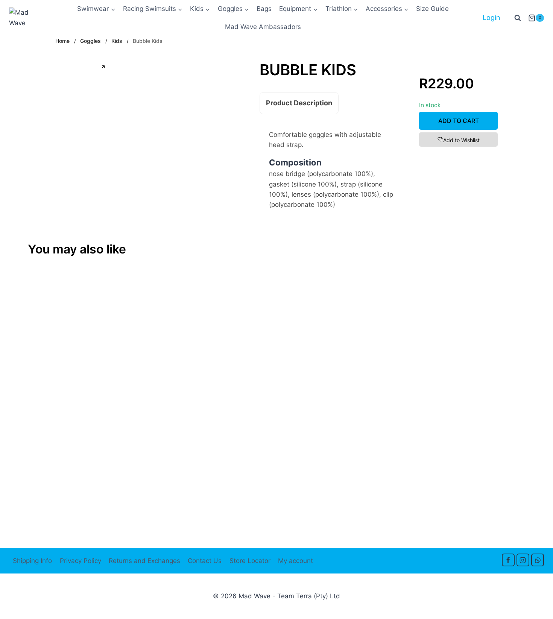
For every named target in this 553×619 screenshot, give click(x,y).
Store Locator (249, 560)
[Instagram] (523, 560)
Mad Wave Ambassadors (263, 26)
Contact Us (205, 560)
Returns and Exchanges (144, 560)
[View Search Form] (517, 18)
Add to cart (458, 120)
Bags (264, 8)
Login (491, 17)
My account (295, 560)
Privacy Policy (80, 560)
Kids (116, 41)
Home (62, 41)
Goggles (90, 41)
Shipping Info (32, 560)
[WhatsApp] (537, 560)
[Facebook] (508, 560)
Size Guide (432, 8)
